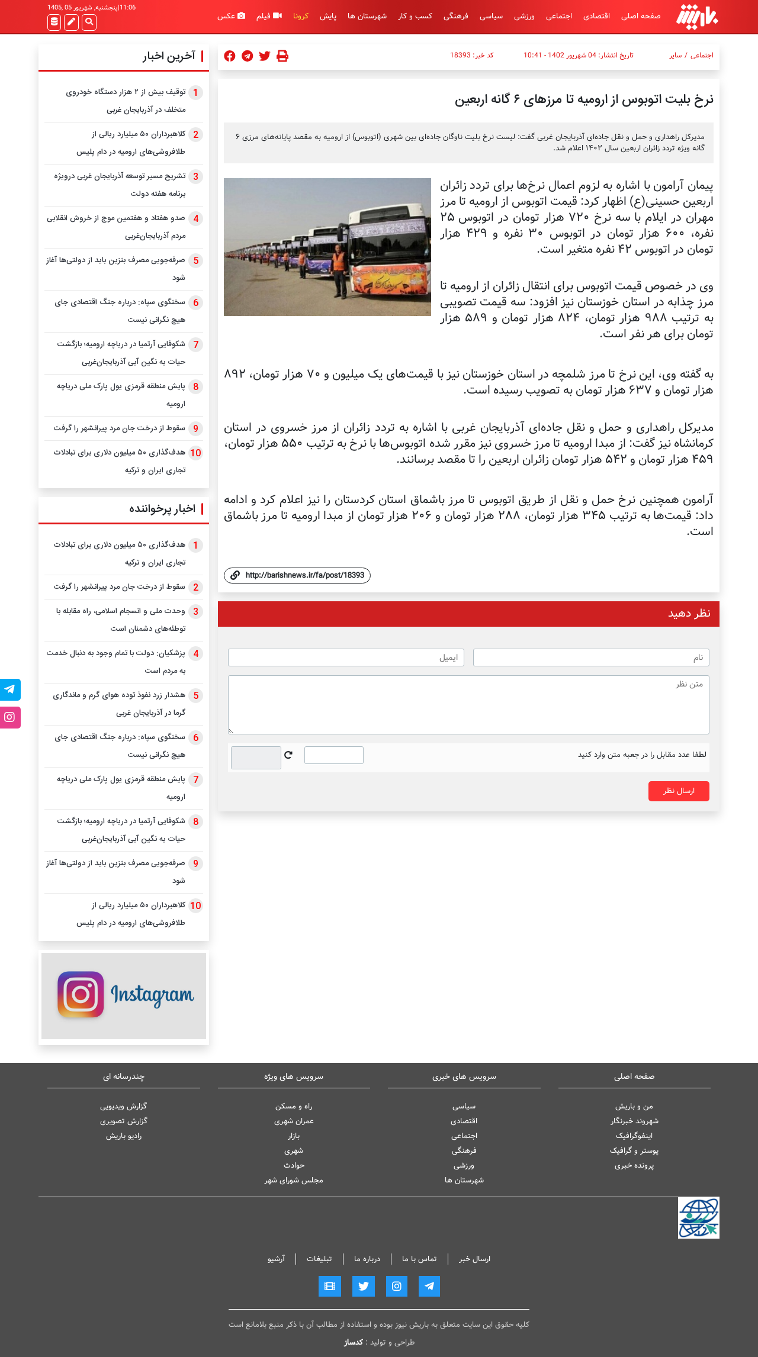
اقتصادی (596, 16)
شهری (293, 1151)
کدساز (353, 1342)
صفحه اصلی (641, 16)
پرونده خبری (634, 1165)
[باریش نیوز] (697, 17)
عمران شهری (294, 1121)
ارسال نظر (679, 791)
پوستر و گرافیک (634, 1151)
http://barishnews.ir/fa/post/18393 (305, 575)
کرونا (301, 16)
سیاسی (491, 16)
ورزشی (524, 16)
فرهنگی (456, 16)
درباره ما (367, 1259)
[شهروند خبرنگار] (71, 22)
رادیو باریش (124, 1136)
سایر (675, 55)
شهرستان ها (367, 16)
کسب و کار (415, 16)
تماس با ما (419, 1259)
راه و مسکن (293, 1106)
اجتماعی (559, 16)
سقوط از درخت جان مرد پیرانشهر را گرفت (119, 428)
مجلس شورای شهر (293, 1180)
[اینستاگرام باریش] (123, 995)
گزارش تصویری (123, 1121)
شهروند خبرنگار (635, 1121)
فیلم (264, 16)
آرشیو (276, 1259)
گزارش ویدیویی (123, 1106)
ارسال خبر (474, 1259)
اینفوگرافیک (634, 1136)
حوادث (294, 1165)
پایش (328, 16)
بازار (294, 1136)
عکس (227, 16)
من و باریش (634, 1106)
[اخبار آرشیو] (54, 22)
